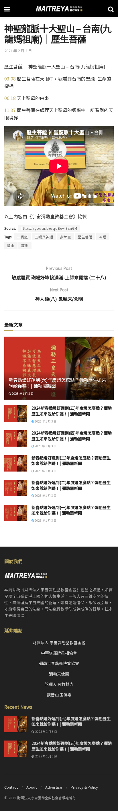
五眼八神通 (44, 236)
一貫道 (22, 236)
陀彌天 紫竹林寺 (59, 684)
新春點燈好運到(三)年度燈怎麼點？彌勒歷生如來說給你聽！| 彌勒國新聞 (71, 460)
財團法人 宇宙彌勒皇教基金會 (59, 642)
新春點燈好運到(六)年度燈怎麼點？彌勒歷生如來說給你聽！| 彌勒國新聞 (57, 382)
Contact (11, 787)
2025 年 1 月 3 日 (22, 393)
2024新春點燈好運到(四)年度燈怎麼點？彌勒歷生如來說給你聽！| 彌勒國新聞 (72, 435)
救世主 (65, 236)
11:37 (10, 110)
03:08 (10, 78)
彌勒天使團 (59, 674)
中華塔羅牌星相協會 (59, 653)
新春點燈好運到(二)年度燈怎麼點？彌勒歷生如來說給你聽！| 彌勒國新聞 (71, 485)
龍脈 (25, 245)
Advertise (53, 787)
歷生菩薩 (85, 236)
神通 (103, 236)
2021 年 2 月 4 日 (18, 50)
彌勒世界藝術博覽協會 (59, 663)
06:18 (10, 98)
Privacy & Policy (84, 787)
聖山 (11, 245)
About (31, 787)
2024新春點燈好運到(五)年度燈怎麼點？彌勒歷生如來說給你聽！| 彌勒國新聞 (72, 411)
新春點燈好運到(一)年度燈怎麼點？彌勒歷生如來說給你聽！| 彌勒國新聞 (71, 510)
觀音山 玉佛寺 (59, 695)
